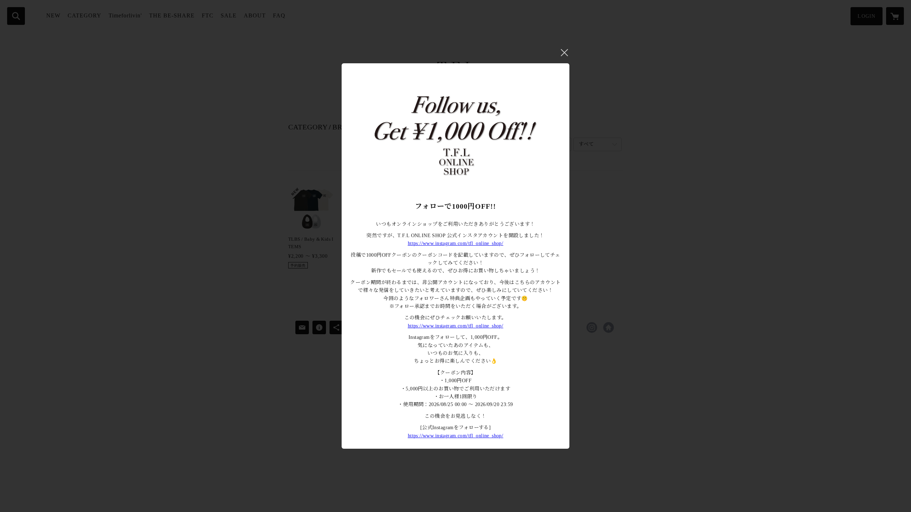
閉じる (564, 52)
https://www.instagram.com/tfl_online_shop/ (456, 243)
